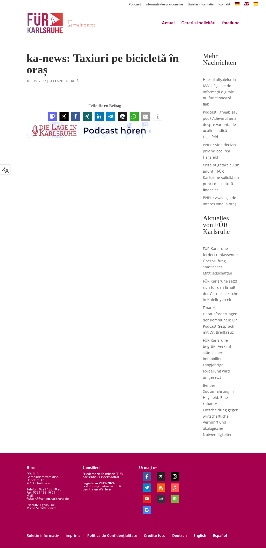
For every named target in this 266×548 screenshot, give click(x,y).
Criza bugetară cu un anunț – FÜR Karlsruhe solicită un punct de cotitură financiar (221, 177)
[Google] (147, 510)
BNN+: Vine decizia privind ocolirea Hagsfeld (219, 151)
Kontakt (224, 4)
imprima (73, 535)
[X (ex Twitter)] (161, 476)
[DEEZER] (161, 499)
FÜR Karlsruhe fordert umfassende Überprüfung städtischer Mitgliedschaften (220, 261)
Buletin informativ (201, 4)
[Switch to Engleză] (246, 5)
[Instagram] (175, 476)
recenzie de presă (64, 81)
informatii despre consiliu (164, 4)
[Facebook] (147, 476)
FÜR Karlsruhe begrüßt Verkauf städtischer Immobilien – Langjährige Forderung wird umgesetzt (217, 359)
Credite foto (154, 535)
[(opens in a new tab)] (237, 5)
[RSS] (161, 487)
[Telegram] (147, 487)
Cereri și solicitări (198, 23)
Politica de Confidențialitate (112, 535)
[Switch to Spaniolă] (256, 5)
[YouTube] (147, 499)
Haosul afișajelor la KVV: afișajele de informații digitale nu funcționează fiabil (219, 92)
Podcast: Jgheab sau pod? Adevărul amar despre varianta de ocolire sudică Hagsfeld (220, 124)
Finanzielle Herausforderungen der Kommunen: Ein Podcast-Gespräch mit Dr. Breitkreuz (220, 320)
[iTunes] (175, 487)
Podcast (135, 4)
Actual (168, 23)
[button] (52, 116)
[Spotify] (175, 499)
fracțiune (231, 23)
